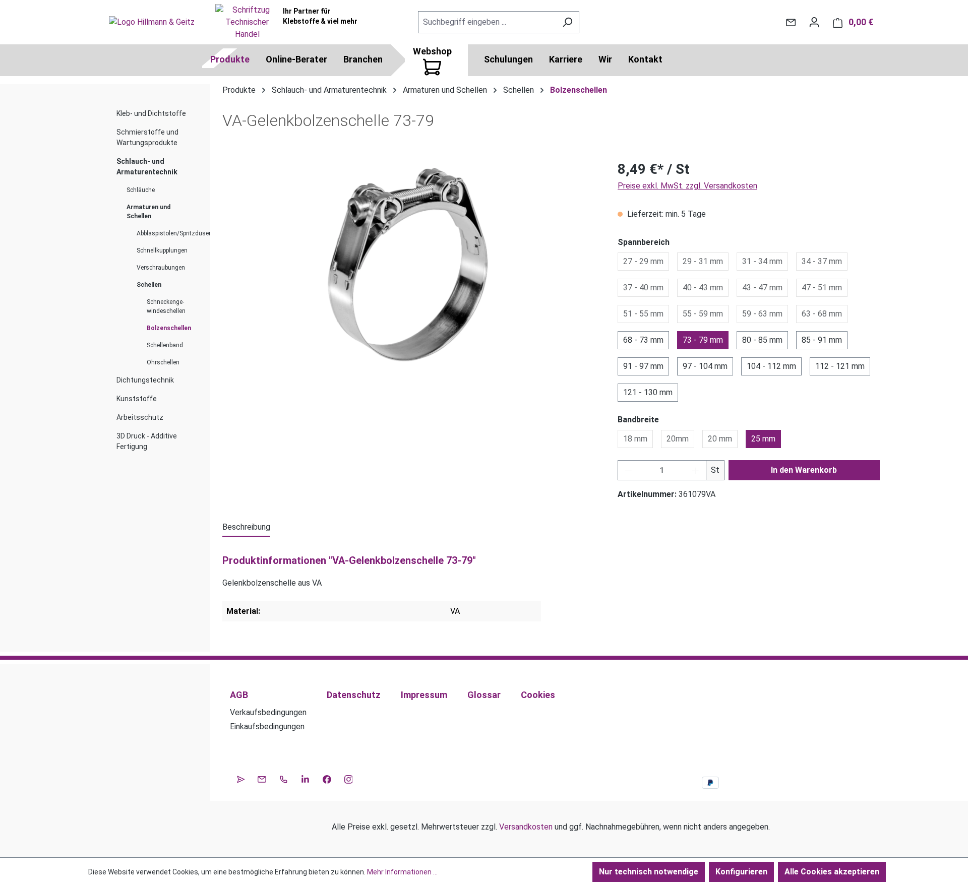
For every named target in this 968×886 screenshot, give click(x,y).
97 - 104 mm (705, 366)
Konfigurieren (741, 871)
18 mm (635, 439)
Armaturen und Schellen (148, 212)
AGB (239, 694)
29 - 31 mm (703, 261)
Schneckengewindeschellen (166, 306)
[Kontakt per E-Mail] (790, 22)
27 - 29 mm (643, 261)
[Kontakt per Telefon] (283, 778)
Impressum (424, 694)
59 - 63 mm (762, 314)
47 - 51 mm (822, 287)
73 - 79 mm (703, 340)
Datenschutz (354, 694)
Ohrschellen (163, 362)
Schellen (149, 284)
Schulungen (508, 59)
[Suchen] (567, 22)
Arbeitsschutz (139, 417)
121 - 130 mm (648, 392)
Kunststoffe (136, 399)
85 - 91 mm (822, 340)
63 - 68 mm (822, 314)
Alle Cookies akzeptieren (831, 871)
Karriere (565, 59)
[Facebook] (327, 778)
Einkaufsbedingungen (267, 726)
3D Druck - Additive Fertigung (146, 441)
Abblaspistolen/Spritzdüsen (169, 233)
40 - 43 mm (703, 287)
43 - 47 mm (762, 287)
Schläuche (141, 190)
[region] (410, 267)
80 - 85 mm (762, 340)
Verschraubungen (161, 267)
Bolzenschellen (169, 328)
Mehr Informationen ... (402, 872)
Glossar (484, 694)
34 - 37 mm (822, 261)
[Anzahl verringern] (628, 470)
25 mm (763, 439)
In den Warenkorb (804, 470)
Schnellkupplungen (162, 250)
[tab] (246, 528)
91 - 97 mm (643, 366)
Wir (605, 59)
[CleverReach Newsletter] (241, 778)
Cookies (538, 694)
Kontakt (645, 59)
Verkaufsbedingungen (268, 712)
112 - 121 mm (840, 366)
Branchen (363, 59)
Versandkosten (526, 827)
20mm (678, 439)
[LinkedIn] (305, 778)
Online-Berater (296, 59)
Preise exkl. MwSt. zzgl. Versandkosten (687, 186)
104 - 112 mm (771, 366)
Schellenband (165, 345)
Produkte (230, 59)
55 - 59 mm (703, 314)
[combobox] (487, 22)
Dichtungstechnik (145, 380)
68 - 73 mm (643, 340)
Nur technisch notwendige (648, 871)
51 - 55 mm (643, 314)
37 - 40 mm (643, 287)
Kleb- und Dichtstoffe (151, 113)
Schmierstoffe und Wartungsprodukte (147, 137)
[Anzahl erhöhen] (695, 470)
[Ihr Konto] (814, 22)
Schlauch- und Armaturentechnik (146, 166)
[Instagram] (348, 778)
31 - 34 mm (762, 261)
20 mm (720, 439)
